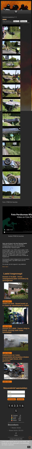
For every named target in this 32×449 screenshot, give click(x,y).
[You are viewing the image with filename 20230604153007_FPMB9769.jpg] (11, 61)
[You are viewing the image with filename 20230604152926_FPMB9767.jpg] (11, 46)
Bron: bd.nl (5, 266)
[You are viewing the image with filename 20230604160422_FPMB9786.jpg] (11, 191)
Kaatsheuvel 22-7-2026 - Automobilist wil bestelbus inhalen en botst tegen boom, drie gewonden (15, 358)
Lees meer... (7, 301)
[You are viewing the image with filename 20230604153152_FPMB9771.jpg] (11, 75)
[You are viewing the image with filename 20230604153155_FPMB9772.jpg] (11, 90)
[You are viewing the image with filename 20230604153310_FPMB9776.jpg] (11, 119)
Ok (29, 447)
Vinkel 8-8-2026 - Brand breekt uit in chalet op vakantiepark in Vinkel (15, 304)
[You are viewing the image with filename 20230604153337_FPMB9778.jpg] (11, 133)
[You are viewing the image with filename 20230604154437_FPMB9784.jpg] (11, 177)
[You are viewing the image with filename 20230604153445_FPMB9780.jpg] (11, 148)
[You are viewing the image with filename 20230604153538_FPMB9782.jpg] (11, 162)
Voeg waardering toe (7, 21)
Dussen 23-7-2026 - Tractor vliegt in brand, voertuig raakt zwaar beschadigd (15, 330)
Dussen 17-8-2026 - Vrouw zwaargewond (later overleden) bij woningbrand (15, 278)
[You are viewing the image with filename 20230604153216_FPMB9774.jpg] (11, 104)
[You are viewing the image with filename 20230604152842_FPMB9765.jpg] (11, 32)
